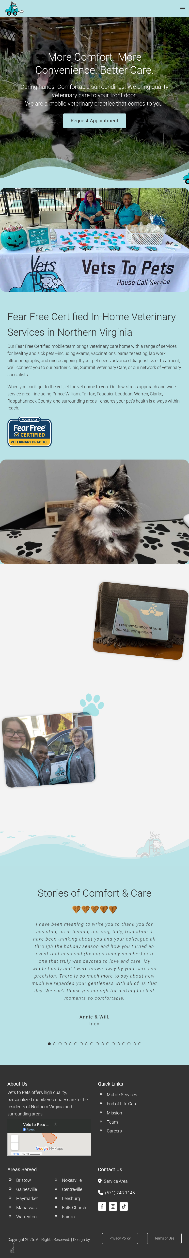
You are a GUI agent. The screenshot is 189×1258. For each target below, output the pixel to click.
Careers (114, 1130)
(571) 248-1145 (120, 1192)
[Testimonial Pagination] (49, 1043)
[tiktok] (124, 1206)
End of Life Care (122, 1103)
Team (112, 1122)
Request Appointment (94, 121)
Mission (114, 1112)
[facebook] (102, 1206)
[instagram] (113, 1206)
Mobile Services (122, 1094)
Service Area (116, 1181)
